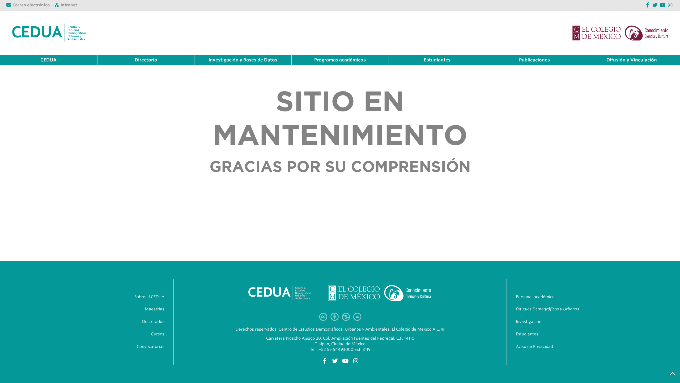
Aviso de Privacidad (534, 346)
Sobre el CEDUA (149, 296)
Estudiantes (527, 334)
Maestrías (154, 309)
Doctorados (153, 321)
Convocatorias (150, 346)
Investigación (528, 321)
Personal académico (535, 296)
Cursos (157, 334)
